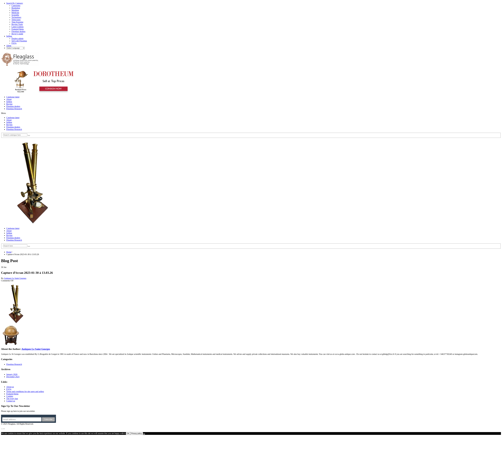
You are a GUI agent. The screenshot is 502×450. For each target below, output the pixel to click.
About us (10, 387)
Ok (128, 433)
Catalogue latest (12, 97)
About (9, 99)
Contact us (10, 401)
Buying (9, 104)
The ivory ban (12, 398)
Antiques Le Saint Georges (15, 278)
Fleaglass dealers (13, 106)
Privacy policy (136, 433)
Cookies (9, 396)
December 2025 (12, 377)
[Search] (29, 135)
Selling (9, 102)
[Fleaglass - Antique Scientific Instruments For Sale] (20, 64)
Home (8, 252)
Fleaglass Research (14, 109)
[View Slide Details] (42, 92)
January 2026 (11, 374)
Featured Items (12, 394)
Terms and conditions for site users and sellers (25, 391)
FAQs (8, 389)
